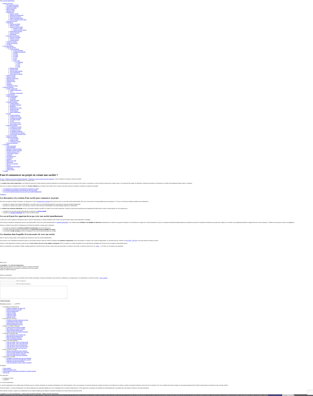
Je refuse (291, 395)
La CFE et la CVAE (15, 122)
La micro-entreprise (18, 50)
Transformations (14, 110)
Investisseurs (13, 34)
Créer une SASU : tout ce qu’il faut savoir (17, 342)
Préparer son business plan (16, 15)
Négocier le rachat (14, 38)
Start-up (9, 165)
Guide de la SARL (11, 314)
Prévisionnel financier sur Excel (15, 324)
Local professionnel (15, 72)
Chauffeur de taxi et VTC (13, 152)
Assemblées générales (15, 105)
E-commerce (10, 157)
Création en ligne (11, 81)
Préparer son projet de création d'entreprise (16, 179)
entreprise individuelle (62, 222)
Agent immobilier (11, 147)
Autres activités (10, 169)
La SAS (15, 58)
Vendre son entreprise (12, 137)
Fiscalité (9, 113)
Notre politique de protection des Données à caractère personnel (19, 371)
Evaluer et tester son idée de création (16, 327)
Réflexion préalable (12, 8)
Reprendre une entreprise (13, 35)
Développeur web (11, 156)
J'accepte (285, 395)
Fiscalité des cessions (15, 141)
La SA (18, 65)
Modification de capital (16, 107)
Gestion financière (14, 100)
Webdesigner (10, 168)
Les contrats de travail (15, 128)
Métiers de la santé (11, 160)
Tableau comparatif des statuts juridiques (17, 351)
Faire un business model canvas (15, 330)
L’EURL (15, 53)
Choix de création (11, 47)
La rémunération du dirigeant (17, 132)
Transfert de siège (14, 109)
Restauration (10, 162)
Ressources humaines (12, 125)
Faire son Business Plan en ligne (18, 19)
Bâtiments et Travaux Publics (14, 149)
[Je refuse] (294, 395)
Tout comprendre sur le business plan (16, 334)
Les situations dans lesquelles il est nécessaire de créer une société (20, 190)
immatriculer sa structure (43, 201)
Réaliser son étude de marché (14, 309)
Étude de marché (14, 13)
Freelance (9, 159)
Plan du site (6, 372)
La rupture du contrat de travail (18, 134)
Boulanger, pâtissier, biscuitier (14, 150)
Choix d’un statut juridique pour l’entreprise (18, 352)
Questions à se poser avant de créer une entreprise (41, 179)
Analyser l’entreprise (15, 37)
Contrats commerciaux (15, 90)
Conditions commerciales (16, 93)
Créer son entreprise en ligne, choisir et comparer (19, 362)
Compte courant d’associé (19, 30)
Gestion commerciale (12, 88)
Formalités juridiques (12, 102)
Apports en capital (17, 28)
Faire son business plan (12, 311)
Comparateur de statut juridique (15, 321)
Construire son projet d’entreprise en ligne (17, 320)
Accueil (2, 179)
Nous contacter (104, 278)
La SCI (15, 59)
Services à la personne (12, 163)
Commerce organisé (12, 41)
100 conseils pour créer (12, 5)
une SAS (134, 240)
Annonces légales (11, 77)
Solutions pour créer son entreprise (15, 361)
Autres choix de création (16, 74)
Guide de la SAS (11, 317)
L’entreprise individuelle (19, 52)
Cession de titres (14, 140)
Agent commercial (11, 146)
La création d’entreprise (13, 6)
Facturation (13, 99)
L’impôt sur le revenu (15, 116)
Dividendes (13, 106)
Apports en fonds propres (16, 27)
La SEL (18, 66)
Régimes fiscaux (14, 68)
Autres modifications (15, 112)
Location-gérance (14, 40)
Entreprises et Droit (8, 378)
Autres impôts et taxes (15, 124)
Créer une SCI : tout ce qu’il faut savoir (17, 348)
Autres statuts (16, 60)
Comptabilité (13, 97)
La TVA (12, 121)
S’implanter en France (12, 85)
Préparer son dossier (15, 24)
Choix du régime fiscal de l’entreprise (16, 354)
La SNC (18, 63)
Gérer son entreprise (8, 87)
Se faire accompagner (12, 43)
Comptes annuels (14, 103)
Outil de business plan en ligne (14, 323)
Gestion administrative (12, 96)
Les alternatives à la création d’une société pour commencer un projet (21, 188)
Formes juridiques (14, 49)
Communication (11, 94)
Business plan (10, 12)
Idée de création (11, 9)
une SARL (129, 240)
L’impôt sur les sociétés (16, 118)
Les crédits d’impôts (15, 119)
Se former (9, 44)
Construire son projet (12, 21)
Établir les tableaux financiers (14, 337)
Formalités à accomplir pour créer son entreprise (19, 358)
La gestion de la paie (15, 130)
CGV (11, 91)
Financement (10, 22)
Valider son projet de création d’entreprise (17, 331)
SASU (97, 246)
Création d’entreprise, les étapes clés (16, 308)
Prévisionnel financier (15, 16)
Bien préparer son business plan (15, 336)
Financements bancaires (16, 31)
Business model (11, 11)
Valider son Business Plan (16, 18)
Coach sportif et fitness (12, 153)
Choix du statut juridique (16, 71)
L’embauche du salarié (15, 127)
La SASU (15, 55)
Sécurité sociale (14, 69)
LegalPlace (6, 379)
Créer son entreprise (8, 46)
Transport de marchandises (13, 166)
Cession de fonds (14, 138)
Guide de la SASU (11, 315)
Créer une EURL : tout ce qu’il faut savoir (17, 346)
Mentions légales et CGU (9, 369)
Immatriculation (11, 80)
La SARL (15, 56)
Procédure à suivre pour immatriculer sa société (19, 359)
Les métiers (6, 144)
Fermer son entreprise (12, 143)
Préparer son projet (8, 3)
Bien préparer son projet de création (16, 329)
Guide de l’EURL (11, 312)
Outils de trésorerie (14, 33)
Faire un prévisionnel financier (14, 339)
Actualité (5, 171)
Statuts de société (11, 75)
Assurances (9, 84)
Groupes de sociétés (12, 135)
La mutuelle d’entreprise (16, 131)
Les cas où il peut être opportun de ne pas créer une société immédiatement (22, 191)
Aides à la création (14, 25)
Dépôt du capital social (12, 78)
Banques (9, 83)
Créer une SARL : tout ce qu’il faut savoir (17, 343)
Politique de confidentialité (275, 395)
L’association (19, 62)
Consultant (9, 155)
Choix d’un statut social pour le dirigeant (17, 355)
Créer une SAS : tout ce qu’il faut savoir (17, 345)
